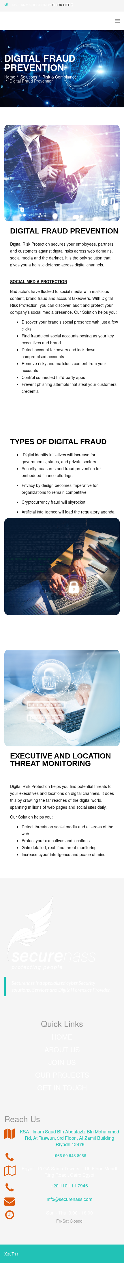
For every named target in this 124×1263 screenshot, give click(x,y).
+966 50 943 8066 (69, 1155)
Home (9, 77)
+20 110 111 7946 (69, 1185)
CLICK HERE (62, 4)
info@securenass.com (69, 1199)
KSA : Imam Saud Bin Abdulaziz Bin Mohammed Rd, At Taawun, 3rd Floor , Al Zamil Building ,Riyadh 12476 (69, 1138)
